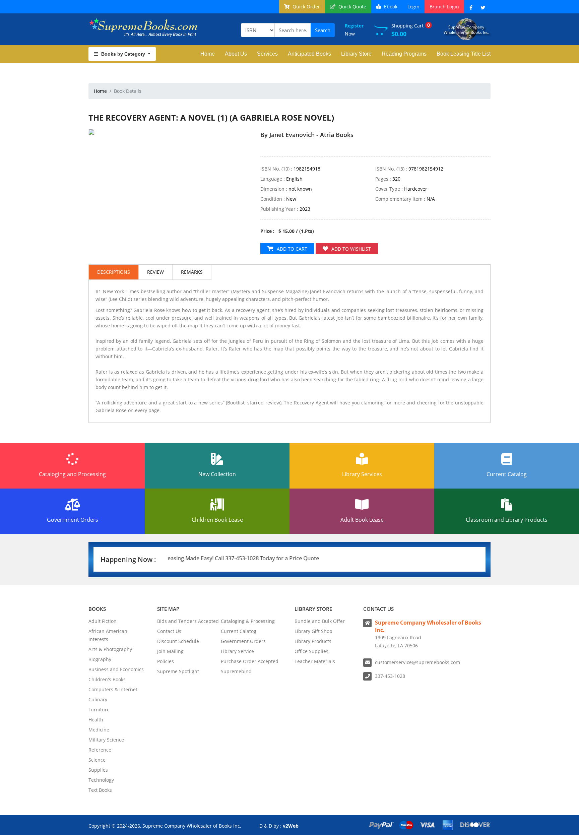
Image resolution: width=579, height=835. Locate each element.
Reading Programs (404, 54)
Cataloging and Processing (72, 474)
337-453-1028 (390, 676)
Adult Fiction (102, 621)
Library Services (362, 474)
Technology (101, 780)
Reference (99, 750)
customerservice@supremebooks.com (417, 662)
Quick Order (305, 6)
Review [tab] (155, 272)
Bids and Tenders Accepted (188, 621)
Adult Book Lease (362, 519)
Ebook (390, 6)
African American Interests (107, 635)
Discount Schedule (178, 641)
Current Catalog (507, 474)
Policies (165, 661)
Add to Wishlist (351, 249)
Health (95, 719)
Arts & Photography (110, 649)
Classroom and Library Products (507, 519)
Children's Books (107, 679)
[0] (263, 147)
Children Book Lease (217, 519)
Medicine (98, 729)
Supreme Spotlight (178, 671)
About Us (236, 54)
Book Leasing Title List (464, 54)
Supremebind (236, 671)
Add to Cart (292, 249)
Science (97, 760)
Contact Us (169, 631)
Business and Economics (116, 669)
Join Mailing (170, 651)
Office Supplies (311, 651)
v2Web (291, 826)
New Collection (217, 474)
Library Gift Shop (313, 631)
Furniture (99, 709)
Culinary (97, 699)
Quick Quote (351, 6)
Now (354, 29)
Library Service (237, 651)
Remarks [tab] (192, 272)
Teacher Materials (315, 661)
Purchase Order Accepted (249, 661)
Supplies (98, 770)
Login (413, 6)
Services (267, 54)
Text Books (100, 790)
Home (207, 54)
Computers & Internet (112, 689)
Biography (99, 659)
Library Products (313, 641)
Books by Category (123, 54)
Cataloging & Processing (248, 621)
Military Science (106, 739)
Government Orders (72, 519)
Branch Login (444, 6)
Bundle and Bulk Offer (320, 621)
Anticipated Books (309, 54)
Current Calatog (238, 631)
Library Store (356, 54)
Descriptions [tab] (113, 272)
